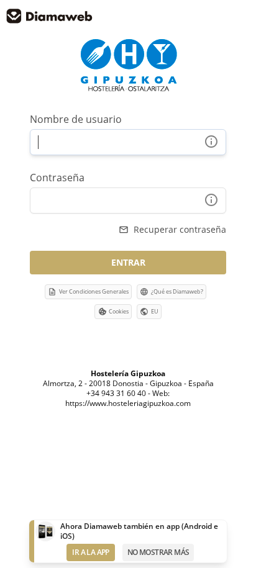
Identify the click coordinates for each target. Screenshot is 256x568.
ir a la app (90, 552)
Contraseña (57, 177)
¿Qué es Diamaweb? (171, 291)
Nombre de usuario (76, 119)
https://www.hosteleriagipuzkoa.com (128, 403)
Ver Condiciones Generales (88, 291)
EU (154, 311)
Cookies (119, 311)
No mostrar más (158, 552)
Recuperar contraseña (172, 229)
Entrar (128, 262)
